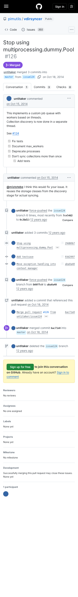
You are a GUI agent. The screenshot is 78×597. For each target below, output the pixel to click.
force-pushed (38, 210)
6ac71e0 (70, 312)
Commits (44, 87)
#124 (15, 133)
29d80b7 (70, 243)
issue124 (28, 77)
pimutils (14, 19)
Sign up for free (20, 367)
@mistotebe (15, 187)
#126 (46, 312)
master (9, 77)
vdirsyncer (33, 19)
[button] (69, 98)
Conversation (18, 87)
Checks (65, 87)
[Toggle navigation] (6, 6)
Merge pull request (29, 312)
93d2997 (70, 256)
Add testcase (25, 256)
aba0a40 (70, 264)
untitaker (10, 72)
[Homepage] (39, 6)
